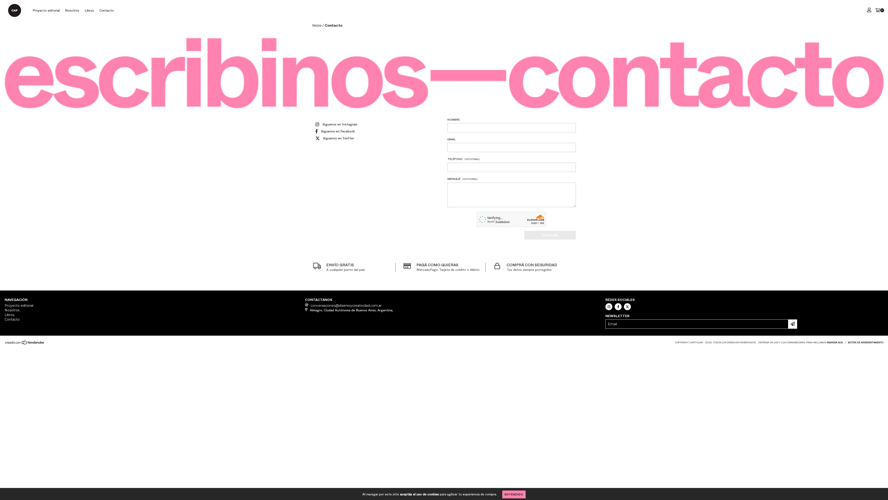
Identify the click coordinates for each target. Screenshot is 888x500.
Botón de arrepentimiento (865, 342)
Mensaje (462, 179)
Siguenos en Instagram (340, 124)
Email (451, 139)
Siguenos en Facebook (338, 131)
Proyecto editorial (46, 10)
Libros (89, 10)
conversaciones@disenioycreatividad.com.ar (346, 305)
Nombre (453, 120)
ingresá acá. (835, 342)
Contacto (106, 10)
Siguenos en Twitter (338, 138)
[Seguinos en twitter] (627, 306)
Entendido (514, 494)
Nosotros (72, 10)
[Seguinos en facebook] (618, 306)
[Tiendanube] (25, 344)
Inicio (316, 25)
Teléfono (463, 159)
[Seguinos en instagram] (608, 306)
